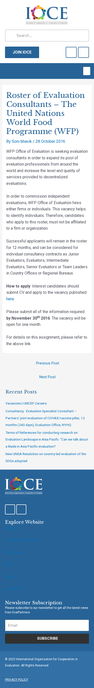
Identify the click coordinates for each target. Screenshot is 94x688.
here (10, 299)
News (9, 564)
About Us (12, 528)
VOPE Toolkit (14, 552)
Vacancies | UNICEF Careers (26, 403)
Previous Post (47, 363)
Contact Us (13, 589)
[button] (86, 71)
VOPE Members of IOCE (22, 540)
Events (10, 576)
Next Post (47, 377)
